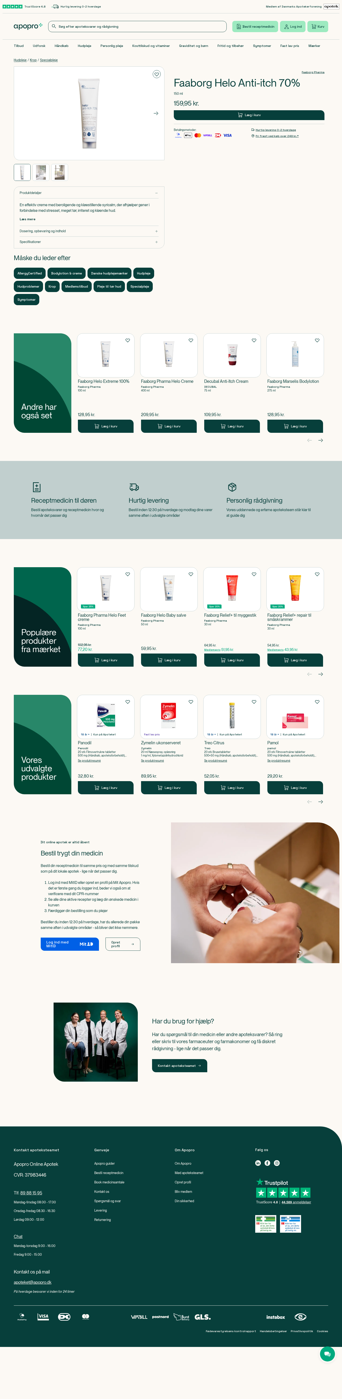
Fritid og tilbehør (231, 46)
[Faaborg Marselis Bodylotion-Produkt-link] (295, 383)
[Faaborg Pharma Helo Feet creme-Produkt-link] (106, 617)
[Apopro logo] (28, 26)
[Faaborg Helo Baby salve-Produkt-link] (169, 617)
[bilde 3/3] (59, 172)
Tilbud (19, 46)
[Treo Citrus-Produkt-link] (232, 744)
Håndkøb (62, 46)
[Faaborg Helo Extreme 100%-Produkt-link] (106, 383)
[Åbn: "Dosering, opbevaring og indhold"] (89, 231)
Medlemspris (212, 649)
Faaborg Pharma (313, 72)
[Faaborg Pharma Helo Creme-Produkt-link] (169, 383)
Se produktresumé (89, 760)
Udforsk (39, 46)
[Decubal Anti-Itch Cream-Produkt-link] (232, 383)
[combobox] (137, 26)
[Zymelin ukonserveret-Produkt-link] (169, 744)
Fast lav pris (289, 46)
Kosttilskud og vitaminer (151, 46)
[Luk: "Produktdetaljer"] (89, 193)
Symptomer (262, 46)
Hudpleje (84, 46)
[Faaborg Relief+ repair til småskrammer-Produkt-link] (295, 617)
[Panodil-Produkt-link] (106, 744)
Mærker (314, 46)
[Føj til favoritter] (157, 74)
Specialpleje (49, 60)
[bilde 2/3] (41, 172)
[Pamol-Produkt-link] (295, 744)
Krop (33, 60)
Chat (18, 1236)
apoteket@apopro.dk (32, 1282)
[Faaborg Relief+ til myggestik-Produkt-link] (232, 617)
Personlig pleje (112, 46)
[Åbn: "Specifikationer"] (89, 242)
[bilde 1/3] (22, 172)
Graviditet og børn (193, 46)
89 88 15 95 (31, 1192)
